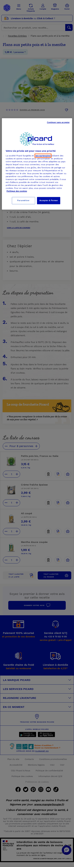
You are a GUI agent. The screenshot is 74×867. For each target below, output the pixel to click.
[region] (37, 164)
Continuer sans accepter (58, 122)
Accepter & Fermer (48, 200)
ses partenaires (43, 155)
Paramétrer (23, 200)
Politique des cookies (17, 191)
